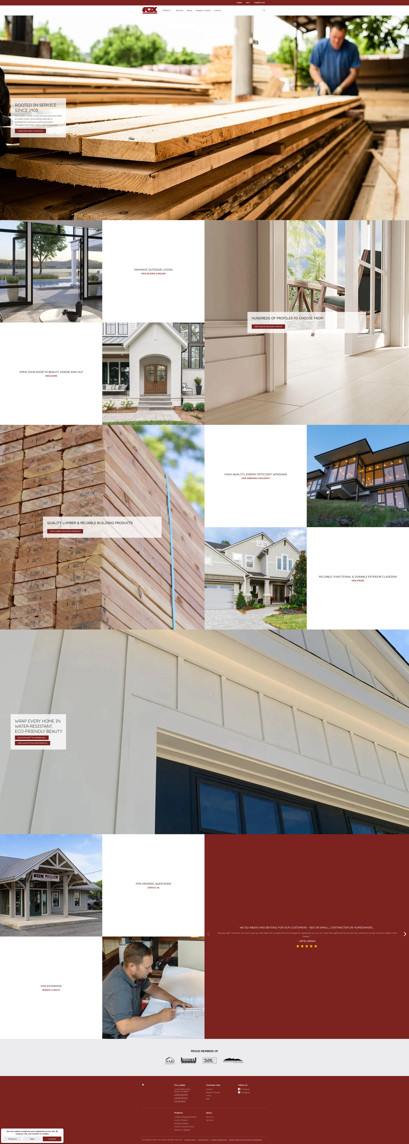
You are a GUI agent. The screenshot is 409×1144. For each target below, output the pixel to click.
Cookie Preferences (219, 1140)
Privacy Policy (190, 1140)
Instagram (245, 1092)
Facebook (245, 1089)
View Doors (51, 376)
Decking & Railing (181, 1123)
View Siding (358, 581)
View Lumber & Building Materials (65, 531)
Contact (209, 1089)
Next (405, 934)
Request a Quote (51, 990)
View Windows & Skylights (255, 478)
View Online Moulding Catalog (268, 326)
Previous (208, 934)
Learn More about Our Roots (30, 131)
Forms (239, 3)
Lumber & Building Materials (185, 1117)
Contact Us (153, 888)
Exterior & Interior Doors (184, 1127)
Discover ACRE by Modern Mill (32, 737)
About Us (210, 1117)
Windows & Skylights (182, 1130)
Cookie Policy (203, 1140)
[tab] (167, 10)
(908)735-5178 (259, 3)
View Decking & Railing (153, 273)
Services (209, 1120)
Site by (245, 1140)
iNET (248, 3)
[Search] (264, 10)
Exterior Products (181, 1120)
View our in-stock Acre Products (32, 743)
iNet (208, 1099)
